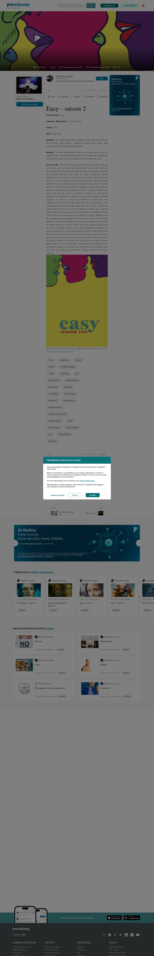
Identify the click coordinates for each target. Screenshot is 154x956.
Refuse (75, 495)
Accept (93, 495)
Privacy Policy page (87, 481)
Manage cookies (57, 495)
